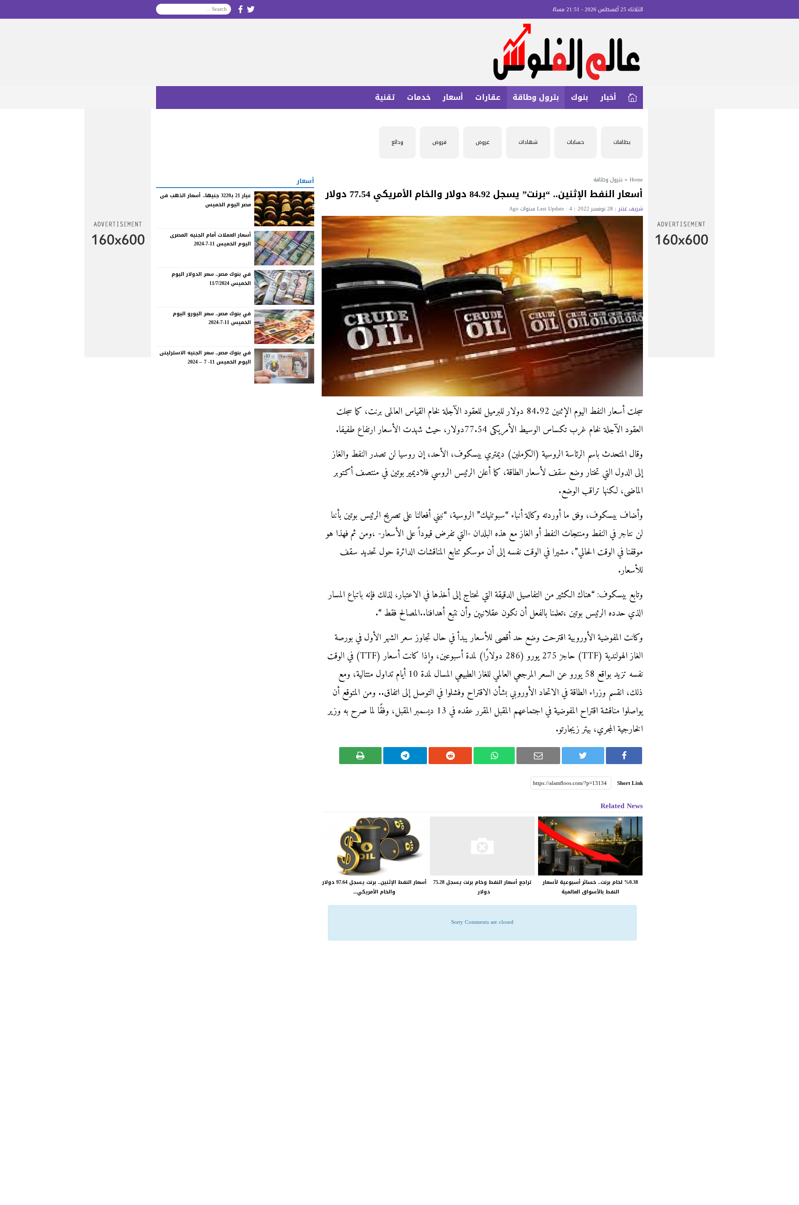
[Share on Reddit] (450, 755)
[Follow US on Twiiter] (251, 9)
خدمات (419, 97)
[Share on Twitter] (583, 755)
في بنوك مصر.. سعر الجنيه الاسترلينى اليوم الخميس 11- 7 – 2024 (205, 357)
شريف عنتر (630, 208)
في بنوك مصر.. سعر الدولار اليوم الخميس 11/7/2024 (211, 279)
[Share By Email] (538, 755)
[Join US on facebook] (240, 9)
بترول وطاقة (536, 97)
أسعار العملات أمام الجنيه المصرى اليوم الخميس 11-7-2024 (210, 239)
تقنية (385, 97)
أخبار (608, 97)
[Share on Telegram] (405, 755)
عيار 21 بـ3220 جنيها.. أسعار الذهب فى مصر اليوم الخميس (205, 200)
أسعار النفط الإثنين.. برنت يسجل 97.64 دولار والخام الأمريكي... (374, 887)
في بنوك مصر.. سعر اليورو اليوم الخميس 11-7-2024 (212, 318)
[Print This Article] (360, 755)
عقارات (488, 97)
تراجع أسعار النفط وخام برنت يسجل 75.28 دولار (482, 887)
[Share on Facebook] (624, 755)
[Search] (162, 9)
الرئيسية (632, 97)
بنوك (579, 97)
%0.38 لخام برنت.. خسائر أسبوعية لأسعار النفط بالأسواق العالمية (590, 887)
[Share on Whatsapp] (494, 755)
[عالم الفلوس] (399, 52)
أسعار (452, 97)
